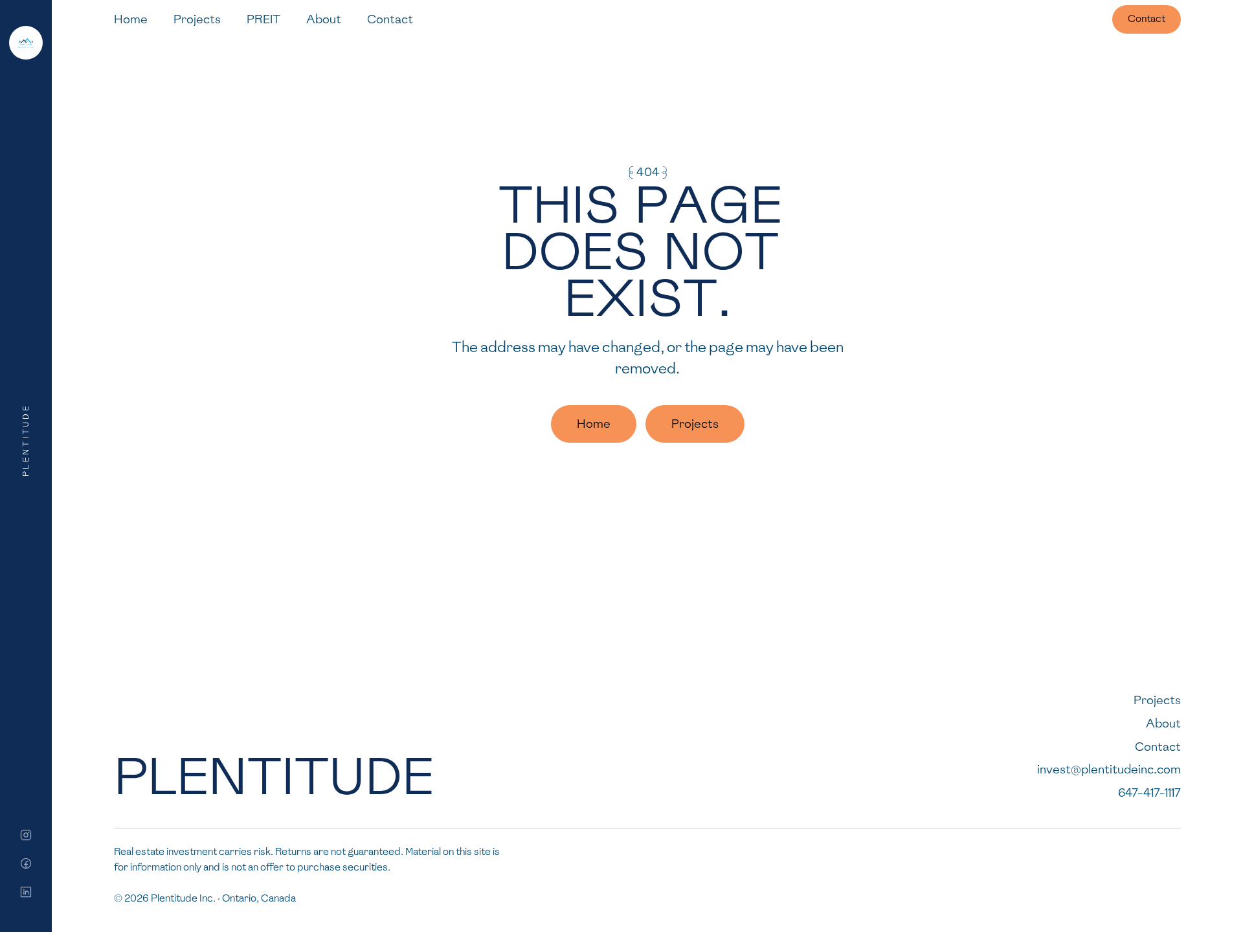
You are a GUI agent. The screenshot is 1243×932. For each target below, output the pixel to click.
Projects (197, 19)
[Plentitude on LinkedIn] (26, 892)
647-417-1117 (1149, 792)
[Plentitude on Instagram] (26, 835)
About (323, 19)
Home (131, 19)
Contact (390, 19)
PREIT (263, 19)
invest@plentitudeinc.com (1109, 769)
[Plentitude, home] (26, 43)
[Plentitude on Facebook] (26, 863)
